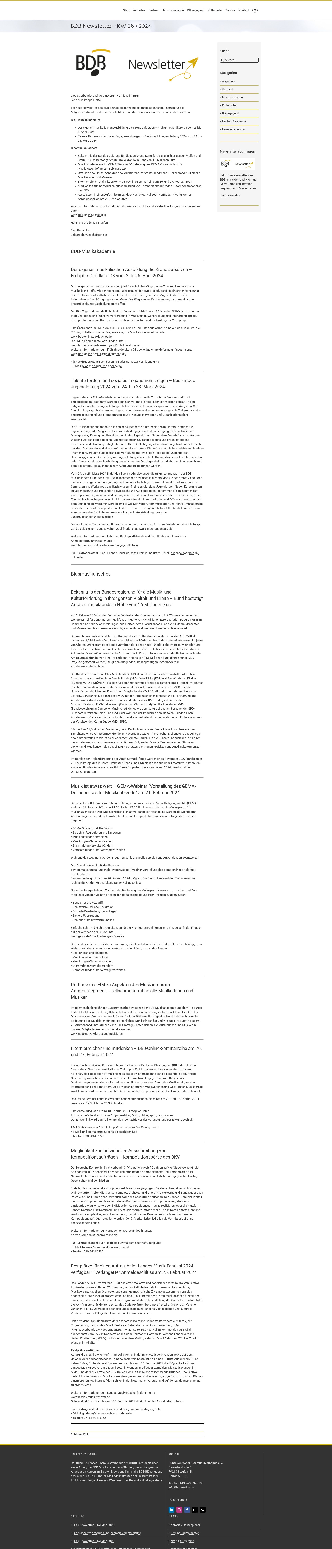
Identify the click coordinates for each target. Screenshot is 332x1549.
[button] (255, 10)
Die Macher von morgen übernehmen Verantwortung (107, 1533)
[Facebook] (187, 1510)
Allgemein (228, 81)
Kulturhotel (229, 105)
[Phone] (203, 1510)
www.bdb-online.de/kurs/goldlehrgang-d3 (98, 354)
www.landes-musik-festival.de (90, 1397)
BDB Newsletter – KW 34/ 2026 (93, 1541)
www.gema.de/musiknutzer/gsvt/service (97, 936)
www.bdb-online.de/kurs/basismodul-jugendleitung (104, 545)
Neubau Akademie (234, 121)
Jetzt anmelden (230, 195)
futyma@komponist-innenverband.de (106, 1247)
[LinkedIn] (171, 1510)
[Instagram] (179, 1510)
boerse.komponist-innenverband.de (94, 1235)
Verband (227, 89)
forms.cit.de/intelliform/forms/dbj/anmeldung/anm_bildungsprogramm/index (122, 1115)
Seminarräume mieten (185, 1533)
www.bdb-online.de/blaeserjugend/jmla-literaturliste (105, 345)
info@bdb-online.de (181, 1487)
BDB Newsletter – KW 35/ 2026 (93, 1525)
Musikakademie (232, 97)
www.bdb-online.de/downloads (91, 336)
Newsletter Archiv (233, 129)
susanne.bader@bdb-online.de (102, 366)
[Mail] (195, 1510)
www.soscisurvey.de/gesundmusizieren (97, 1033)
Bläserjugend (230, 113)
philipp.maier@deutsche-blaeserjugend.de (109, 1131)
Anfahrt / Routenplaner (185, 1525)
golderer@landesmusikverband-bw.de (107, 1413)
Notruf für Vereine (182, 1541)
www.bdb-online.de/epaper (88, 215)
